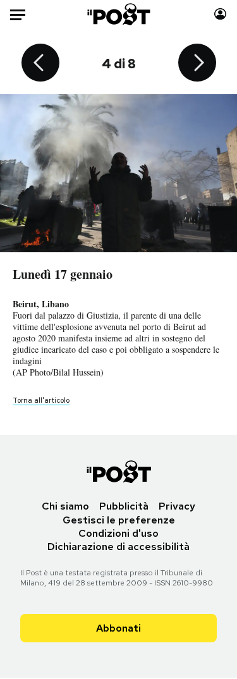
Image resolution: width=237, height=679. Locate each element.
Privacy (177, 506)
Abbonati (118, 628)
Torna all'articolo (41, 400)
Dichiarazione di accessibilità (118, 546)
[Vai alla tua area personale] (220, 14)
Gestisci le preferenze (119, 520)
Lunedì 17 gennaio (62, 274)
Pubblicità (124, 506)
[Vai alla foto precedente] (40, 64)
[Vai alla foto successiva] (197, 64)
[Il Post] (118, 14)
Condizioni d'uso (118, 533)
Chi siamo (65, 506)
